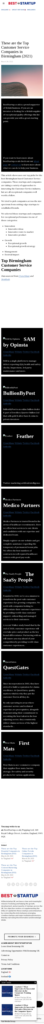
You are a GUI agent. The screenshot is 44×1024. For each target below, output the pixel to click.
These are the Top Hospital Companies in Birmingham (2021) (10, 851)
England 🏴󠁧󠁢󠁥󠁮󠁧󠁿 (6, 9)
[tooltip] (9, 884)
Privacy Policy (7, 960)
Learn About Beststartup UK (12, 946)
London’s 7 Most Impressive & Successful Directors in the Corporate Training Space (25, 991)
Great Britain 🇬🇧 (19, 9)
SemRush (5, 279)
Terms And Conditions (10, 964)
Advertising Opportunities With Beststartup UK (20, 951)
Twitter (26, 351)
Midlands (31, 9)
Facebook (34, 351)
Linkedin (7, 355)
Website (18, 351)
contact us (16, 164)
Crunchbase (24, 276)
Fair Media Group (8, 1021)
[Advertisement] (22, 26)
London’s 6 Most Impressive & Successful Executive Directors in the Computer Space (25, 1008)
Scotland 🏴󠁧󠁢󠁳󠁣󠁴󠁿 (6, 976)
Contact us (5, 955)
